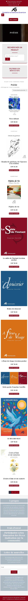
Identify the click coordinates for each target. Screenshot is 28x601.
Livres (10, 81)
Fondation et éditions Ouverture (14, 12)
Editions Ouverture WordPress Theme (13, 597)
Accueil (6, 81)
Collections (16, 81)
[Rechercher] (7, 59)
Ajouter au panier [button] (14, 125)
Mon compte (13, 19)
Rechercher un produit (14, 48)
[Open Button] (3, 14)
